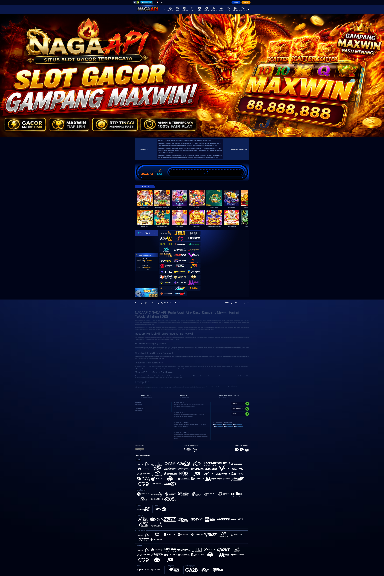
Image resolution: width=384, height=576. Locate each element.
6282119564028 (238, 408)
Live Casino (185, 11)
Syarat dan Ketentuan (167, 303)
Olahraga (206, 11)
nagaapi (204, 320)
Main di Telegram (147, 2)
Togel (199, 11)
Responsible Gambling (152, 303)
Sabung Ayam (242, 11)
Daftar (246, 2)
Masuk (236, 2)
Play (158, 173)
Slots (177, 11)
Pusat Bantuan (179, 303)
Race (192, 11)
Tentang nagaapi (139, 303)
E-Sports (235, 11)
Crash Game (214, 11)
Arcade (221, 11)
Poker (228, 11)
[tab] (166, 233)
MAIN (146, 198)
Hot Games (170, 11)
